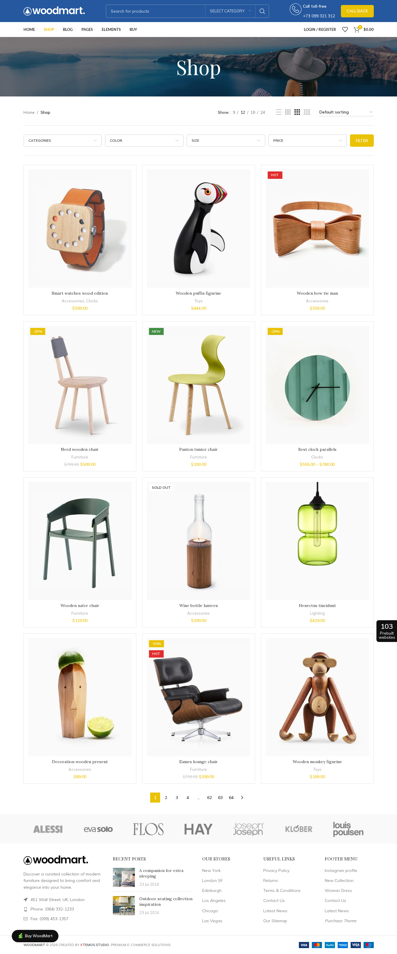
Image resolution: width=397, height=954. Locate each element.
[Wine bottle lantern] (198, 541)
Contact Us (274, 900)
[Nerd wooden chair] (80, 385)
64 (231, 797)
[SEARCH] (262, 11)
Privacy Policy (276, 870)
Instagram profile (341, 870)
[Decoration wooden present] (80, 697)
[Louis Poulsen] (348, 829)
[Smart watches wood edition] (80, 228)
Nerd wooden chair (80, 449)
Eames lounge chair (198, 761)
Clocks (92, 300)
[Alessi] (48, 829)
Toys (198, 300)
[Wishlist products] (345, 29)
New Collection (339, 880)
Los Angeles (214, 900)
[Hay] (198, 829)
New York (211, 870)
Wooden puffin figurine (198, 293)
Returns (270, 880)
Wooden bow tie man (317, 293)
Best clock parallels (317, 449)
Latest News (275, 910)
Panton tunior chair (198, 449)
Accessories (73, 300)
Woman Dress (338, 890)
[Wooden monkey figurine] (317, 697)
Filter (362, 140)
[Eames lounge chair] (198, 697)
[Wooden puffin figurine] (198, 228)
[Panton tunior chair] (198, 385)
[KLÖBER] (299, 829)
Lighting (317, 613)
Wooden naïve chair (80, 605)
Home (29, 112)
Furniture (79, 457)
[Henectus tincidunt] (317, 541)
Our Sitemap (275, 920)
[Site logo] (54, 10)
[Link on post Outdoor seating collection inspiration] (124, 905)
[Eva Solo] (98, 829)
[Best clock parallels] (317, 385)
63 (220, 797)
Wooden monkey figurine (317, 761)
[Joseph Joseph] (249, 829)
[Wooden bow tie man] (317, 228)
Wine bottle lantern (198, 605)
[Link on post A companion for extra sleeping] (124, 877)
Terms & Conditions (282, 890)
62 (209, 797)
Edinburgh (212, 890)
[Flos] (148, 829)
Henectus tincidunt (317, 605)
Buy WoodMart (39, 935)
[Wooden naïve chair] (80, 541)
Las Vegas (212, 920)
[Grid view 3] (297, 112)
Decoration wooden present (80, 761)
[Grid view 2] (288, 112)
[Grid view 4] (307, 112)
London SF (212, 880)
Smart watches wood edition (80, 293)
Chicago (210, 910)
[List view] (279, 112)
